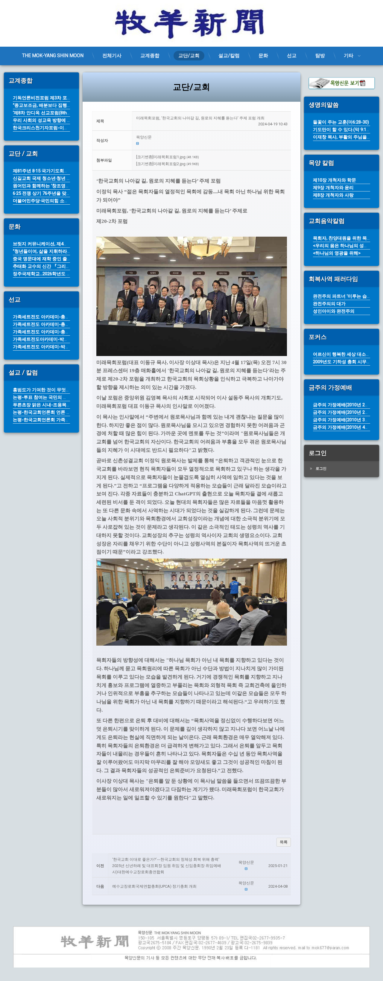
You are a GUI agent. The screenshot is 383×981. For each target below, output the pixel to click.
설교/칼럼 (229, 55)
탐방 (320, 55)
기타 (348, 55)
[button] (212, 137)
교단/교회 (189, 55)
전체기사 (111, 55)
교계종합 (149, 55)
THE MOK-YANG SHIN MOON (52, 55)
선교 (292, 55)
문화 (263, 55)
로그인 (321, 468)
